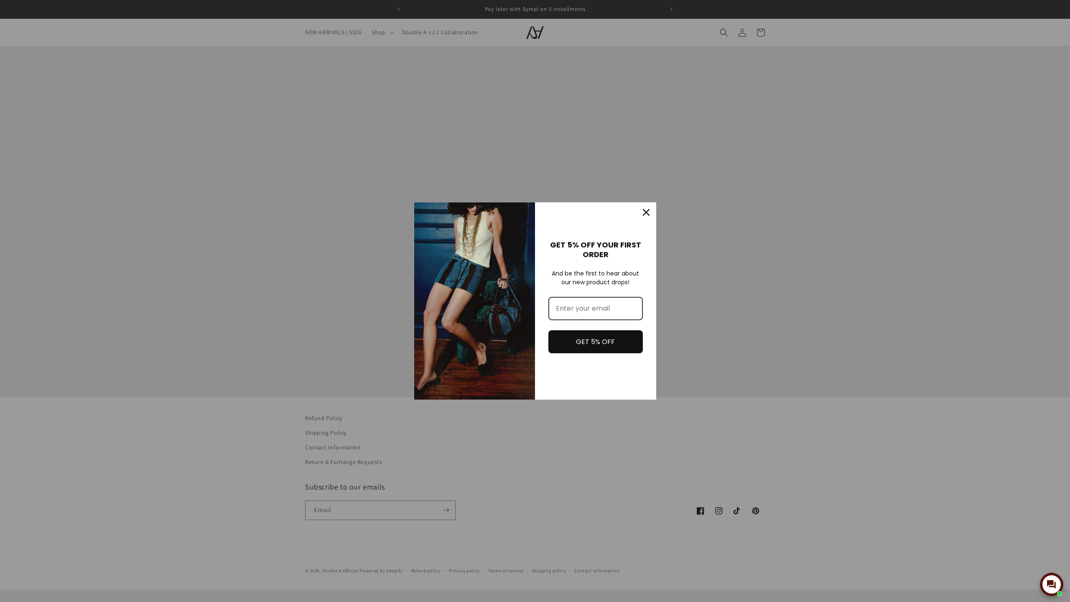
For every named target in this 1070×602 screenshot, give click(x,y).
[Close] (646, 212)
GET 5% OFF (595, 342)
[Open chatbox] (1051, 584)
